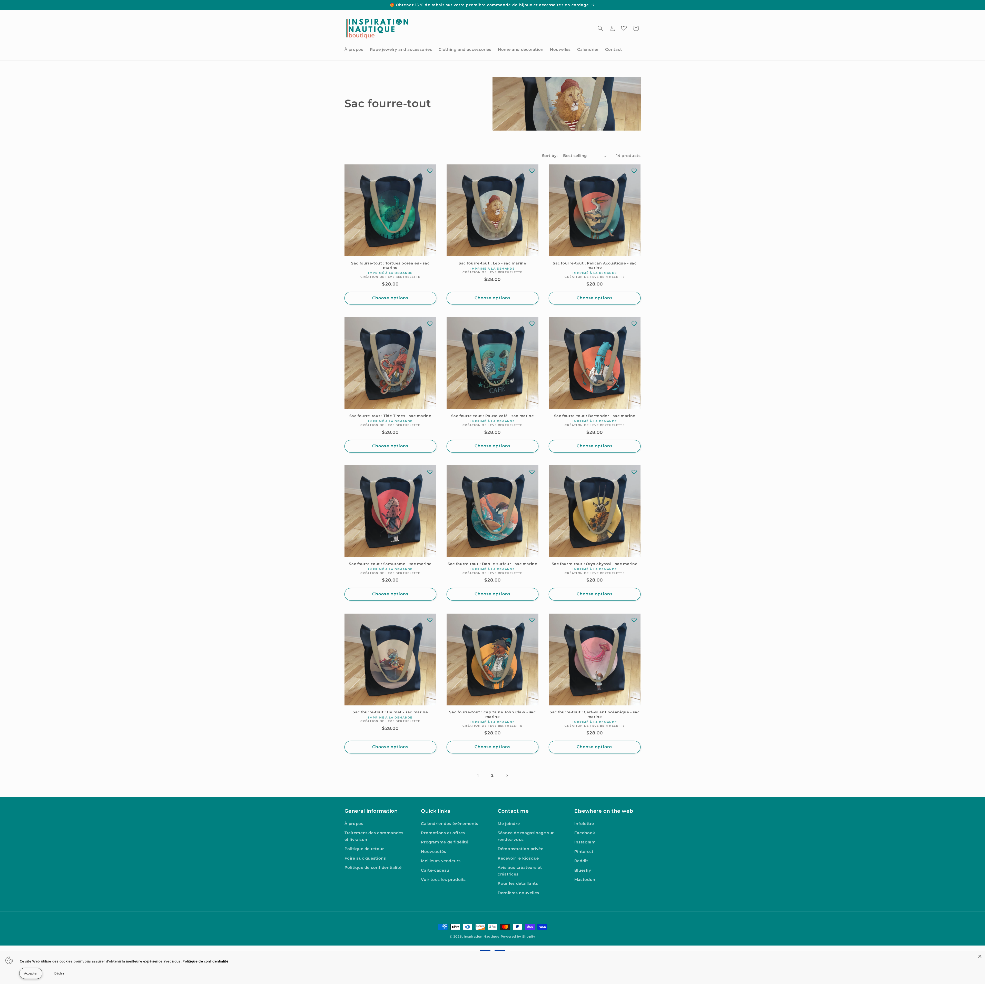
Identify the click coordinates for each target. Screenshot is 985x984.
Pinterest (584, 851)
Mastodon (584, 879)
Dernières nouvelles (518, 893)
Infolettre (584, 823)
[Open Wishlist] (624, 28)
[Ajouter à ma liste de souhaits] (430, 171)
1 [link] (478, 775)
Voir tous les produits (443, 879)
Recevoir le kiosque (518, 858)
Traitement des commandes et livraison (373, 836)
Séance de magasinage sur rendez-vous (526, 836)
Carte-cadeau (435, 870)
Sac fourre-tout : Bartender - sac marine (594, 416)
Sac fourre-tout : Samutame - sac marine (390, 564)
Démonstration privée (521, 849)
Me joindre (509, 823)
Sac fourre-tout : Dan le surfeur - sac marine (492, 564)
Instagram (585, 842)
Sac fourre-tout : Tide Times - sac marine (390, 416)
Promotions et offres (443, 833)
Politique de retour (364, 849)
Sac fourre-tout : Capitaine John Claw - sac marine (492, 714)
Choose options (390, 297)
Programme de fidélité (444, 842)
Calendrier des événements (449, 823)
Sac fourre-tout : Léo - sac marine (492, 263)
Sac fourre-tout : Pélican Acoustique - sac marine (594, 265)
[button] (600, 28)
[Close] (979, 956)
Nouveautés (433, 851)
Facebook (584, 833)
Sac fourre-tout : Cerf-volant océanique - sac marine (594, 714)
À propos (353, 823)
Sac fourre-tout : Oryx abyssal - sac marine (595, 564)
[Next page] (507, 775)
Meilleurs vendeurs (440, 861)
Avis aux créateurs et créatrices (520, 871)
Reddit (581, 861)
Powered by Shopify (518, 936)
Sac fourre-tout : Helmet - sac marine (390, 712)
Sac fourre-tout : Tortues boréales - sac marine (390, 265)
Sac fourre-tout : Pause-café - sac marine (492, 416)
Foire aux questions (365, 858)
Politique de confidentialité (373, 867)
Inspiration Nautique (481, 936)
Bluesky (582, 870)
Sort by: (550, 155)
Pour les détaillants (518, 883)
